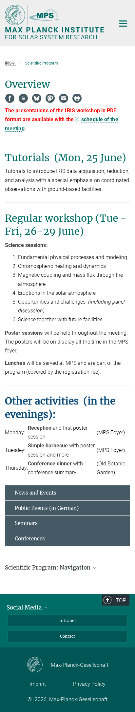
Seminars (26, 523)
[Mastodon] (50, 98)
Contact (67, 636)
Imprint (37, 684)
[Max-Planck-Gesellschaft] (39, 665)
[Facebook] (10, 98)
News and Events (35, 493)
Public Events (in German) (47, 508)
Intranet (67, 620)
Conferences (30, 538)
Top (121, 600)
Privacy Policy (89, 684)
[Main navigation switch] (123, 23)
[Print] (77, 98)
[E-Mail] (63, 98)
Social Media (25, 607)
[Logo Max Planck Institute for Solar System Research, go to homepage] (55, 22)
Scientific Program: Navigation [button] (48, 567)
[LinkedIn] (23, 98)
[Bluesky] (37, 98)
